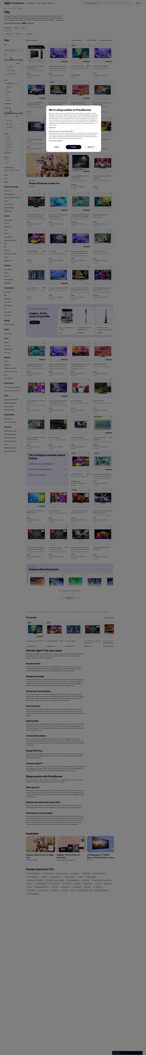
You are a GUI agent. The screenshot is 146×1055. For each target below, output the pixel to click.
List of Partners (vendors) (55, 141)
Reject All (90, 147)
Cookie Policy (52, 127)
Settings (56, 147)
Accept (73, 147)
